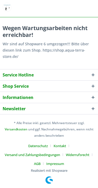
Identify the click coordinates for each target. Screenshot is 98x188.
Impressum (55, 163)
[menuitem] (40, 145)
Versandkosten (16, 129)
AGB (37, 163)
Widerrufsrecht (77, 154)
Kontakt (60, 145)
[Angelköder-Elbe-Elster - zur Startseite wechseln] (7, 7)
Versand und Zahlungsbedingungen (32, 154)
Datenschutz (38, 145)
